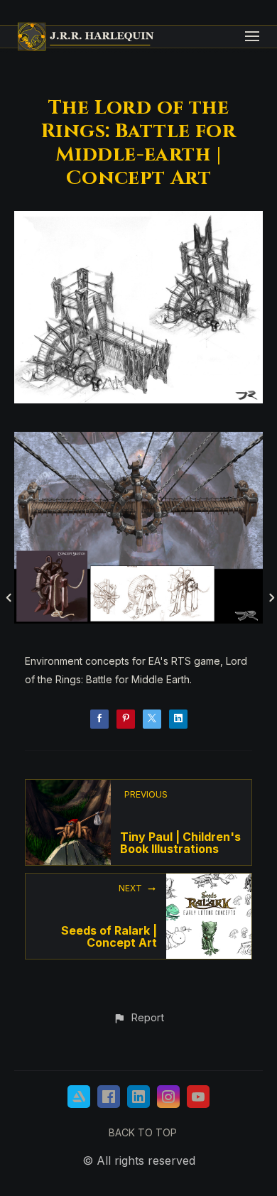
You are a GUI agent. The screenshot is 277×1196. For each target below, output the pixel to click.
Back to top (143, 1132)
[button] (138, 1018)
